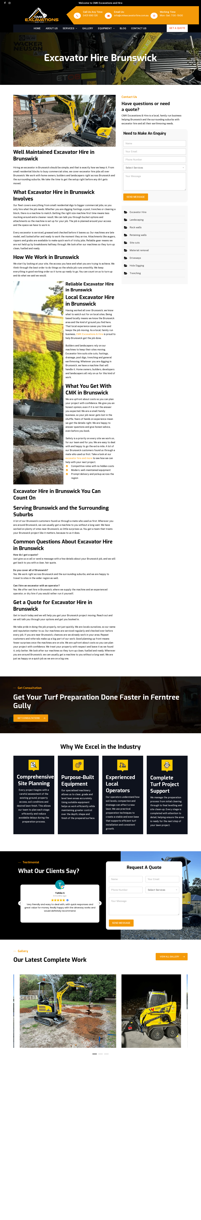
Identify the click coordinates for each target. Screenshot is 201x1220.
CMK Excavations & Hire (89, 334)
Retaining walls (138, 235)
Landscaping (137, 219)
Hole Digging (137, 265)
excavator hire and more (78, 458)
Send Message (136, 197)
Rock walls (136, 227)
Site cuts (135, 242)
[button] (30, 718)
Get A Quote (177, 28)
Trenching (135, 273)
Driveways (135, 257)
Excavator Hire (138, 212)
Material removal (139, 250)
